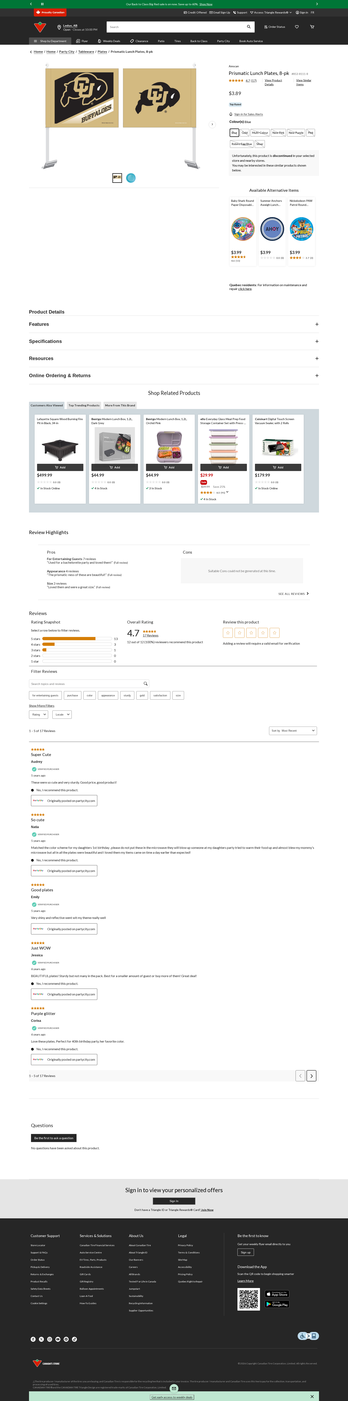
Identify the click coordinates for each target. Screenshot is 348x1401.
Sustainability (136, 1295)
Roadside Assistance (91, 1266)
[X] (41, 1339)
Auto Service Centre (91, 1252)
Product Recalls (39, 1281)
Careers (133, 1266)
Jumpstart (134, 1288)
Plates (102, 51)
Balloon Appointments (92, 1288)
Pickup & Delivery (40, 1266)
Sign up (246, 1252)
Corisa (36, 1020)
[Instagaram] (49, 1339)
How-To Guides (88, 1303)
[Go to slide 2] (131, 178)
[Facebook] (33, 1339)
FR (312, 12)
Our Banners (136, 1259)
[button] (248, 27)
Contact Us (36, 1295)
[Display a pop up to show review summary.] (228, 493)
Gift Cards (85, 1274)
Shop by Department (53, 41)
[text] (243, 259)
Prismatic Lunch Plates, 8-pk (259, 73)
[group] (219, 481)
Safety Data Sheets (41, 1288)
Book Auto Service (251, 41)
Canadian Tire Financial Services (97, 1245)
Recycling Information (141, 1303)
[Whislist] (297, 27)
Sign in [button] (304, 12)
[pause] (42, 4)
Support (242, 12)
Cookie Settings (39, 1303)
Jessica (37, 955)
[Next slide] (317, 4)
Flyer (85, 41)
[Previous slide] (31, 4)
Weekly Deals (111, 41)
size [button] (178, 695)
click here (245, 289)
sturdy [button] (127, 695)
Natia (35, 827)
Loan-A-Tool (86, 1295)
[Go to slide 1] (117, 178)
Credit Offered (197, 12)
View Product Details (273, 82)
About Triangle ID (138, 1252)
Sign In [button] (174, 1201)
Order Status (276, 26)
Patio (161, 41)
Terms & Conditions (189, 1252)
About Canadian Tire (140, 1245)
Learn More (245, 1281)
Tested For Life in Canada (142, 1281)
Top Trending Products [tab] (83, 405)
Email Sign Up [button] (221, 12)
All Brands (134, 1274)
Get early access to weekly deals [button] (172, 1397)
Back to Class (199, 41)
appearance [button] (108, 695)
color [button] (89, 695)
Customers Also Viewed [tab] (47, 405)
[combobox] (296, 730)
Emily (35, 897)
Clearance (142, 41)
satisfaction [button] (160, 695)
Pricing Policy (185, 1274)
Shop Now (206, 4)
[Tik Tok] (74, 1339)
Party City (223, 41)
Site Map (182, 1259)
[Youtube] (57, 1339)
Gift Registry (86, 1281)
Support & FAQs (39, 1252)
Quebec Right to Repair (190, 1281)
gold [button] (142, 695)
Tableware (86, 51)
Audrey (36, 761)
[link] (244, 80)
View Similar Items (303, 82)
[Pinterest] (66, 1339)
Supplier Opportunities (141, 1310)
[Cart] (312, 27)
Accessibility (185, 1266)
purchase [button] (72, 695)
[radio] (234, 132)
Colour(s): (237, 121)
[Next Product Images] (212, 124)
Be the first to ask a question (53, 1138)
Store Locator (38, 1245)
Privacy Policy (185, 1245)
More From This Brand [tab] (120, 405)
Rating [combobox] (36, 714)
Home (38, 51)
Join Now (207, 1210)
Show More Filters (41, 705)
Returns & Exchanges (42, 1274)
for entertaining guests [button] (45, 695)
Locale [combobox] (59, 714)
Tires (177, 41)
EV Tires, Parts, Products (93, 1259)
